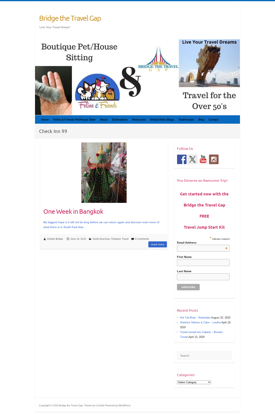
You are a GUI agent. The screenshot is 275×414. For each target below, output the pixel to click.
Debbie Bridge (55, 239)
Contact (213, 119)
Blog (201, 119)
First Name (184, 256)
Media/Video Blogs (162, 119)
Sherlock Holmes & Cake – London (200, 322)
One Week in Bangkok (73, 211)
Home (45, 119)
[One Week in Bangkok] (104, 172)
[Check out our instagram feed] (214, 159)
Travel (125, 239)
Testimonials (186, 119)
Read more (157, 244)
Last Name (184, 271)
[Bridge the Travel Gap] (182, 159)
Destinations (120, 119)
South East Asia (101, 239)
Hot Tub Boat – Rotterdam (195, 317)
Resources (139, 119)
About (104, 119)
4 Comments (142, 239)
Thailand (116, 239)
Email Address (202, 242)
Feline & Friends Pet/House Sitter (74, 119)
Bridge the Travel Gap (70, 18)
